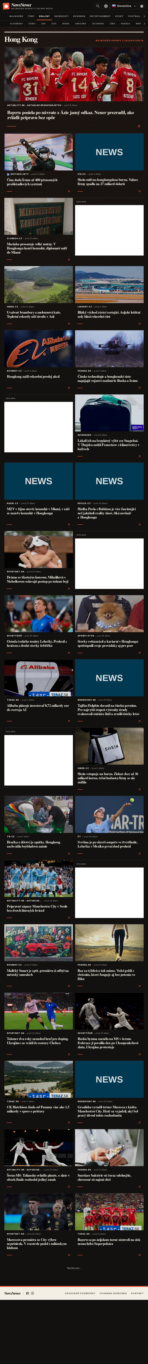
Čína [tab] (112, 24)
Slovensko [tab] (16, 24)
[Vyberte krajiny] (106, 6)
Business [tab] (79, 16)
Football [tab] (134, 16)
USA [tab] (43, 24)
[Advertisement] (109, 230)
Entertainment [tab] (100, 16)
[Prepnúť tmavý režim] (141, 6)
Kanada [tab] (125, 24)
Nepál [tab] (139, 24)
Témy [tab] (31, 16)
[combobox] (124, 6)
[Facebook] (27, 1293)
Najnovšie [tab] (16, 16)
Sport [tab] (119, 16)
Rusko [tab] (65, 24)
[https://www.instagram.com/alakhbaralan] (32, 1293)
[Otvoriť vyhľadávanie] (98, 6)
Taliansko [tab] (98, 24)
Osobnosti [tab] (61, 16)
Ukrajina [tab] (80, 24)
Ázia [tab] (54, 24)
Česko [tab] (32, 24)
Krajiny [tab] (44, 16)
